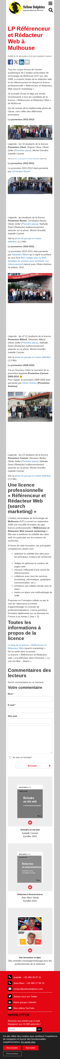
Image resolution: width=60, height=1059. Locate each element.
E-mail (12, 705)
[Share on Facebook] (10, 62)
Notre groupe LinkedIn (25, 1002)
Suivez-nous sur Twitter (25, 996)
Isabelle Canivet (44, 56)
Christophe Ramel (21, 171)
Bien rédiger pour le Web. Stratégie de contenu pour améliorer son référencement (28, 260)
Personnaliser (12, 1054)
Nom (11, 694)
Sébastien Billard (20, 254)
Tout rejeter (30, 1048)
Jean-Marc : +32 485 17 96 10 (29, 983)
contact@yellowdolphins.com (28, 989)
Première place (22, 150)
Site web (12, 716)
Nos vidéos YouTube (24, 1008)
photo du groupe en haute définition (26, 159)
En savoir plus (28, 1042)
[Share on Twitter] (16, 62)
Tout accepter (12, 1048)
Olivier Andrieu (29, 383)
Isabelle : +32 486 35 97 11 (27, 977)
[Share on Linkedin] (21, 62)
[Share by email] (27, 62)
